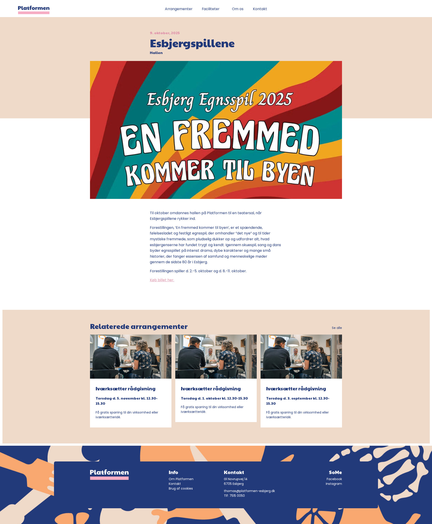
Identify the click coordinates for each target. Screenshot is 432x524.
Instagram (334, 483)
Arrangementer (178, 8)
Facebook (334, 479)
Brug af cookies (181, 488)
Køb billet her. (162, 280)
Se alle (337, 328)
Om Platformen (181, 479)
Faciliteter (210, 8)
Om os (237, 8)
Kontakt (260, 8)
